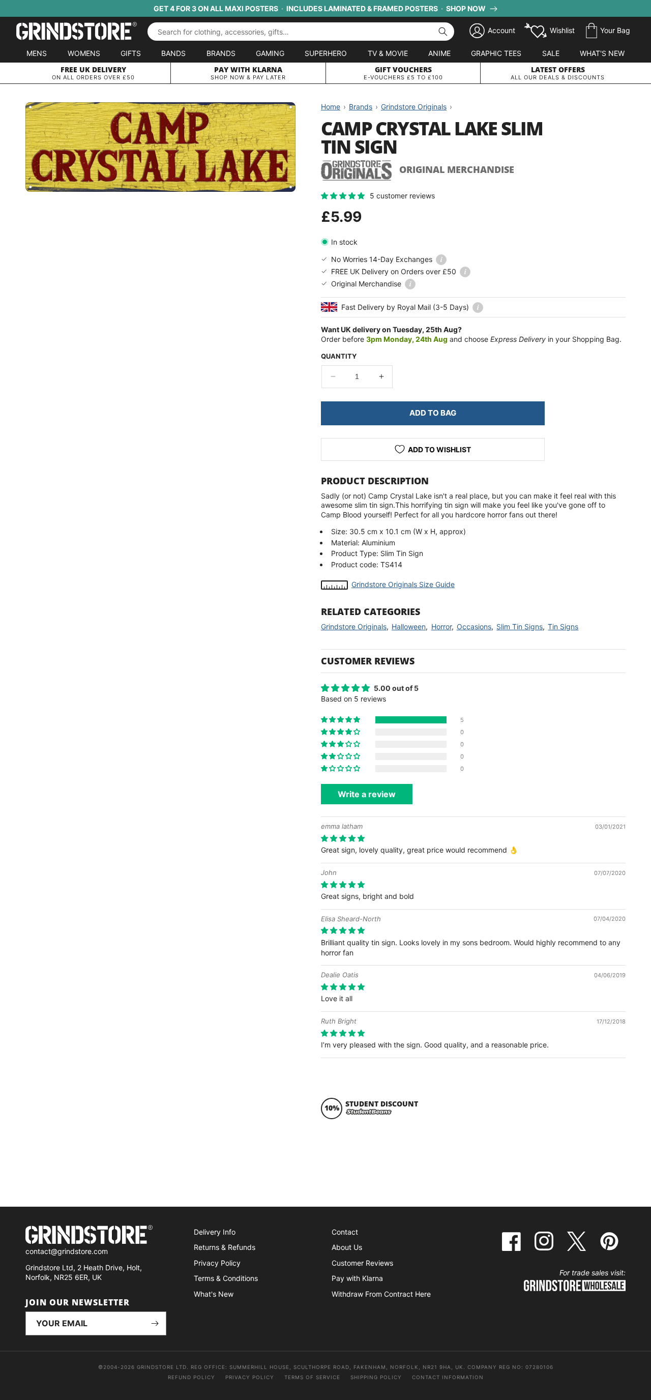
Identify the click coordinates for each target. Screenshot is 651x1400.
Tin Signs (563, 626)
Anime (439, 53)
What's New (602, 53)
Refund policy (191, 1377)
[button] (608, 31)
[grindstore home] (95, 1236)
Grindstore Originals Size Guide (403, 584)
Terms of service (312, 1377)
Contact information (448, 1377)
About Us (347, 1247)
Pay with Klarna (357, 1278)
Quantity (339, 356)
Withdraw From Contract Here (381, 1294)
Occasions (474, 626)
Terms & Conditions (226, 1278)
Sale (550, 53)
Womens (84, 53)
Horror (441, 626)
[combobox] (300, 31)
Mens (36, 53)
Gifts (131, 53)
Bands (173, 53)
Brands (220, 53)
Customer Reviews (362, 1263)
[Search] (443, 31)
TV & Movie (388, 53)
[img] (343, 838)
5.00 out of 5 (396, 688)
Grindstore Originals (354, 626)
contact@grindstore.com (66, 1251)
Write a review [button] (367, 794)
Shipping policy (376, 1377)
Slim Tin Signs (519, 626)
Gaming (270, 53)
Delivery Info (214, 1232)
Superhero (326, 53)
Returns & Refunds (224, 1247)
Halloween (409, 626)
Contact (345, 1232)
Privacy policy (249, 1377)
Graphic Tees (496, 53)
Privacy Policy (217, 1263)
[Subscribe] (154, 1323)
